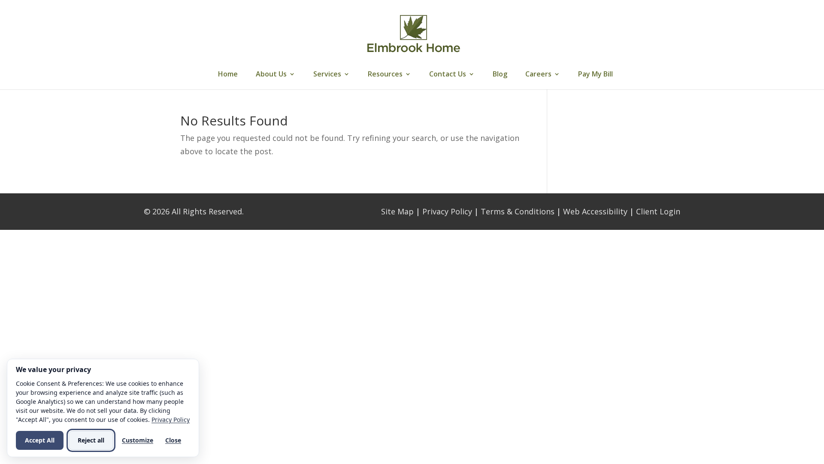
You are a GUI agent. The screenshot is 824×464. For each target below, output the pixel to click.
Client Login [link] (658, 211)
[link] (413, 33)
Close (173, 440)
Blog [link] (500, 75)
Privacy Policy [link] (447, 211)
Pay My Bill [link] (595, 75)
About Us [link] (271, 75)
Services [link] (327, 75)
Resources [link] (385, 75)
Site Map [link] (397, 211)
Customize (137, 440)
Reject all (91, 440)
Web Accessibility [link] (595, 211)
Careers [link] (538, 75)
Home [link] (228, 75)
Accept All (40, 440)
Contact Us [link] (447, 75)
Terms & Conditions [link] (517, 211)
